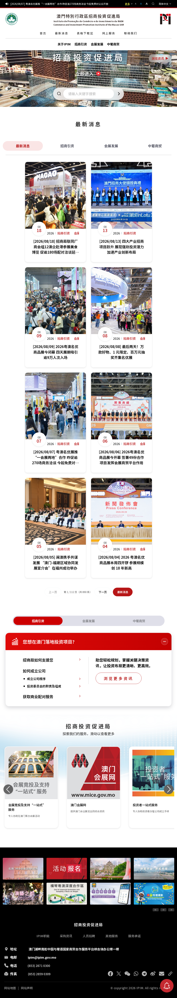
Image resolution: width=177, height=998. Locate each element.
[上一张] (8, 789)
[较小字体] (137, 4)
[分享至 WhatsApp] (136, 973)
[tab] (38, 621)
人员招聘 (89, 936)
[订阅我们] (167, 985)
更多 (127, 4)
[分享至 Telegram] (144, 973)
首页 (43, 33)
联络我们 (130, 33)
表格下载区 (85, 33)
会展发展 (111, 145)
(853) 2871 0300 (38, 965)
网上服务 (108, 33)
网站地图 (10, 988)
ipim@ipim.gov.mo (42, 957)
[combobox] (89, 94)
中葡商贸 (155, 145)
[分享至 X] (119, 973)
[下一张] (169, 789)
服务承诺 (134, 936)
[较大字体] (145, 4)
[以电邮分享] (161, 973)
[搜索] (153, 4)
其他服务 (111, 936)
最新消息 (61, 33)
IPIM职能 (42, 936)
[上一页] (156, 909)
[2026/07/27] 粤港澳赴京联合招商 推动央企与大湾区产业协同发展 (46, 4)
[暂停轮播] (163, 909)
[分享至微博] (153, 973)
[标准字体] (141, 4)
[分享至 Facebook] (110, 973)
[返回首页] (12, 19)
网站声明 (27, 988)
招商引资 (67, 145)
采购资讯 (66, 936)
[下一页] (171, 909)
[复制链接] (170, 973)
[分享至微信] (127, 973)
